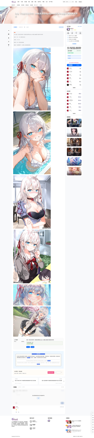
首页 (18, 1)
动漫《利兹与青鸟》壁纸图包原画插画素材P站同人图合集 (25, 380)
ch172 (17, 406)
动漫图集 (15, 27)
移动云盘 (69, 55)
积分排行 (74, 113)
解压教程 (38, 364)
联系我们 (28, 357)
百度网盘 (69, 58)
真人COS (35, 5)
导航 (35, 1)
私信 (80, 26)
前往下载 (61, 27)
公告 (46, 1)
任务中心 (39, 1)
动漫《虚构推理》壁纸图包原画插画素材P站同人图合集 (52, 380)
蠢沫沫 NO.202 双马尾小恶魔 (72, 37)
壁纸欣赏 (13, 5)
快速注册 (80, 1)
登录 (76, 1)
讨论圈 (25, 1)
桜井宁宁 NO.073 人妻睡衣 (72, 35)
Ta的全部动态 (74, 43)
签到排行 (74, 87)
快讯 (29, 1)
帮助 (43, 1)
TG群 (22, 1)
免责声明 (49, 360)
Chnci (19, 436)
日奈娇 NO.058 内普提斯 (71, 39)
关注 (79, 26)
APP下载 (50, 1)
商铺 (32, 1)
